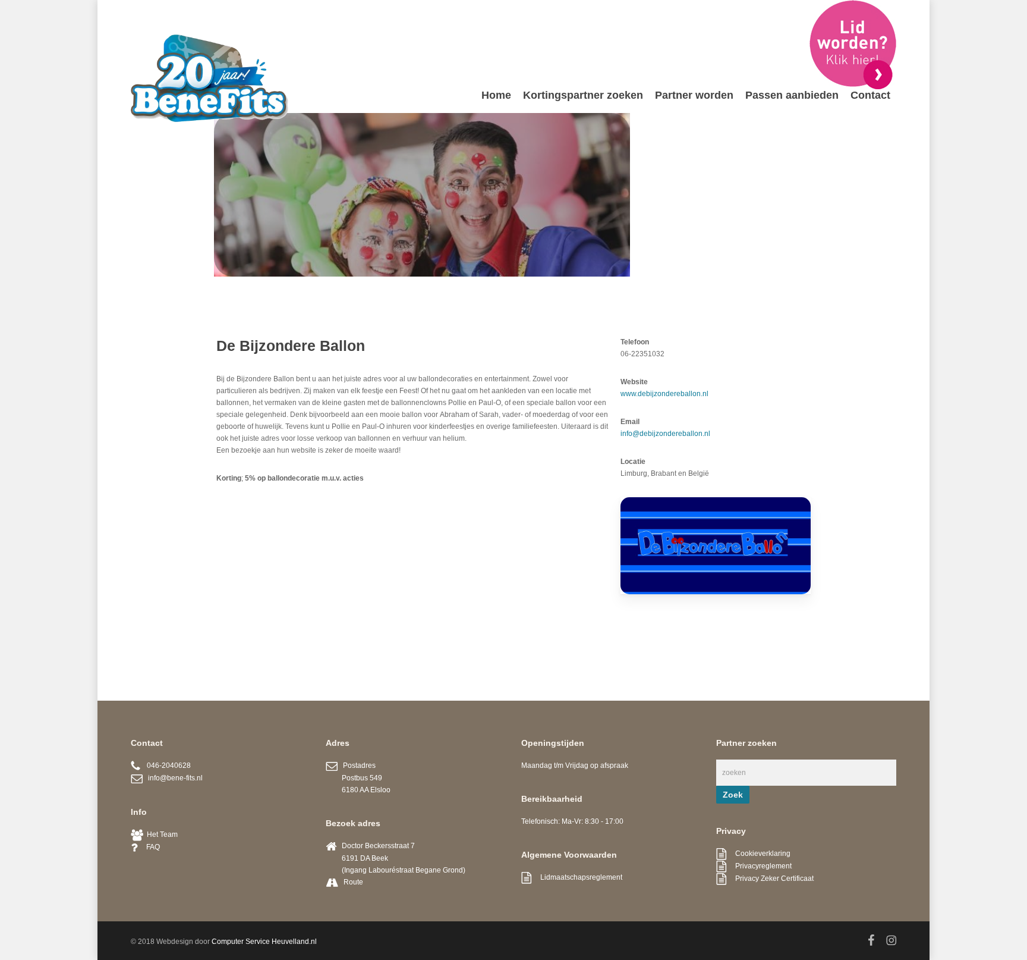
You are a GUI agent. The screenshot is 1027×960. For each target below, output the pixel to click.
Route (353, 882)
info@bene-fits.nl (173, 778)
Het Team (160, 834)
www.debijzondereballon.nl (664, 394)
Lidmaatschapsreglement (576, 877)
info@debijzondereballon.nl (665, 433)
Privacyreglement (759, 866)
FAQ (148, 847)
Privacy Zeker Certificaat (770, 878)
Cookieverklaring (758, 853)
